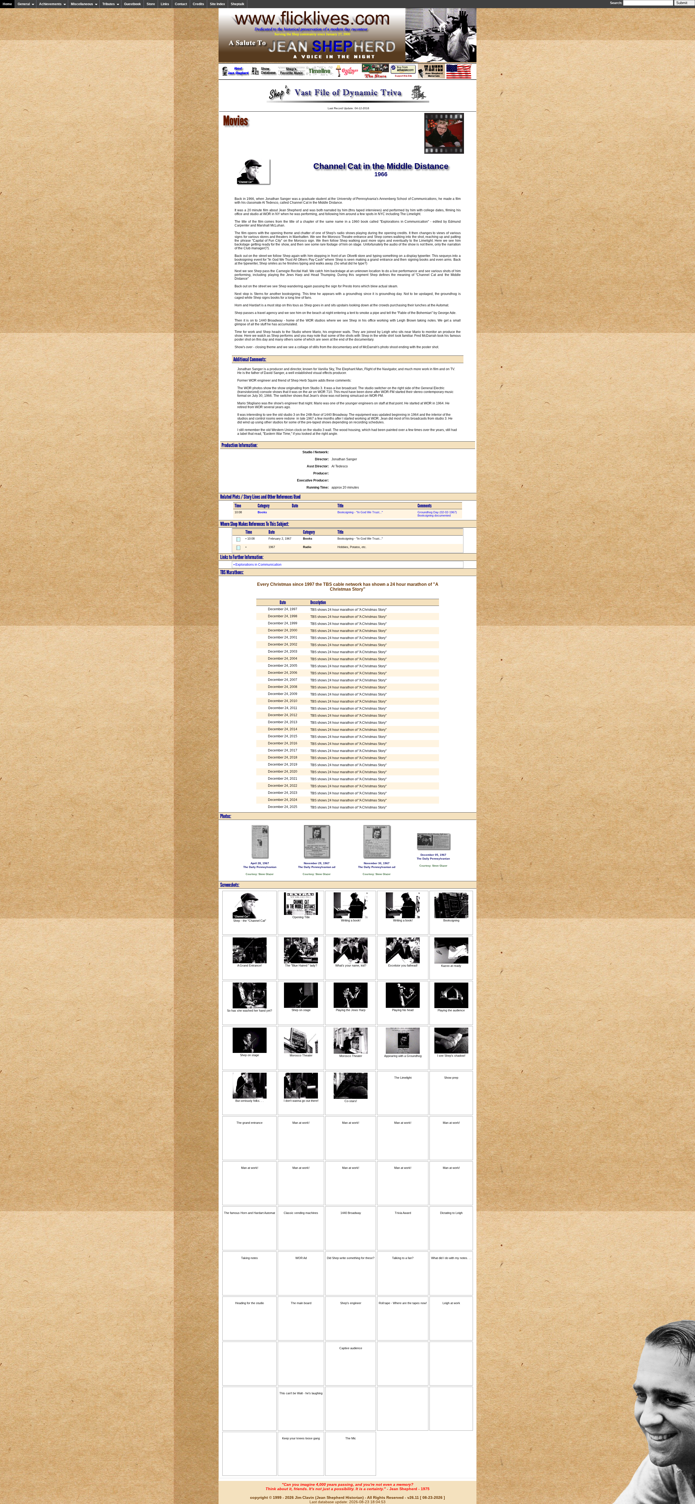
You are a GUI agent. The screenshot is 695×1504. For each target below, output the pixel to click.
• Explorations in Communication (257, 565)
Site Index (217, 4)
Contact (181, 4)
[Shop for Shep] (375, 77)
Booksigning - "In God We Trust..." (360, 512)
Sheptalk (237, 4)
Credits (198, 4)
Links (165, 4)
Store (151, 4)
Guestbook (132, 4)
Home (7, 4)
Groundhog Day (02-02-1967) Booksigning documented (437, 514)
